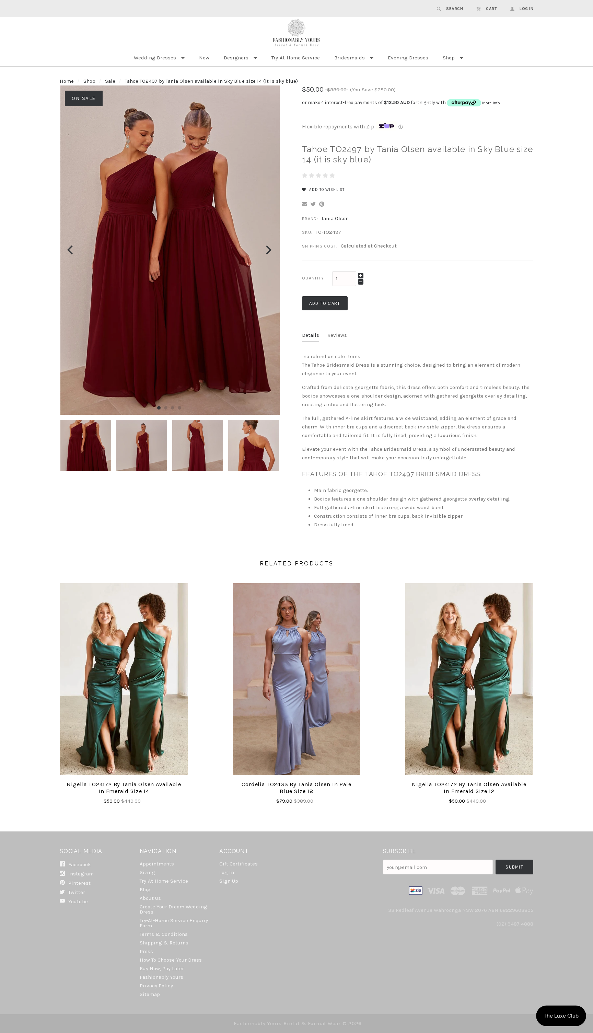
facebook (79, 864)
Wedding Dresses (155, 58)
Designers (236, 58)
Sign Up (228, 881)
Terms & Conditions (164, 934)
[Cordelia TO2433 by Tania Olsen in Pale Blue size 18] (297, 679)
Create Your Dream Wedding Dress (173, 909)
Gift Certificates (238, 864)
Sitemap (150, 994)
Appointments (157, 864)
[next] (268, 250)
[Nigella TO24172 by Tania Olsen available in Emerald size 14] (124, 679)
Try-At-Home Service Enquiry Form (174, 923)
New (204, 58)
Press (146, 951)
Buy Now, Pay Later (162, 968)
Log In (226, 872)
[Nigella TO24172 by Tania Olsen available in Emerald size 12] (469, 679)
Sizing (147, 872)
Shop (449, 58)
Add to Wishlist (326, 189)
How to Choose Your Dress (171, 960)
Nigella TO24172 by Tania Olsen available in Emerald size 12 (469, 788)
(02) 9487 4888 (515, 924)
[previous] (71, 250)
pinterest (79, 883)
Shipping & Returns (164, 943)
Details (310, 335)
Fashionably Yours (161, 977)
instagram (80, 874)
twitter (76, 892)
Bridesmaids (349, 58)
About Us (150, 898)
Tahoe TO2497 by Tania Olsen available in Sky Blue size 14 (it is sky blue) (211, 81)
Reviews (337, 335)
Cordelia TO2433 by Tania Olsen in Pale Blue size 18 (296, 788)
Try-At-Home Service (295, 58)
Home (67, 81)
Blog (145, 889)
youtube (77, 901)
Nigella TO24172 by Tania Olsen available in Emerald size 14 (124, 788)
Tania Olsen (335, 218)
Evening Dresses (408, 58)
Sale (110, 81)
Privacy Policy (156, 986)
